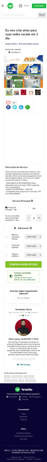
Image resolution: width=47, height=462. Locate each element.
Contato (30, 459)
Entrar (26, 6)
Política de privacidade (15, 459)
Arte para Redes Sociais (29, 44)
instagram (29, 377)
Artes (7, 377)
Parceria (23, 439)
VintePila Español (23, 433)
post (21, 381)
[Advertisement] (23, 138)
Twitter (24, 397)
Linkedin (24, 399)
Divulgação (17, 377)
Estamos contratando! (23, 436)
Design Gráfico (11, 44)
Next (39, 71)
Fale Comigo (25, 365)
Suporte (23, 420)
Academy (24, 417)
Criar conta (39, 6)
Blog (23, 414)
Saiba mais (31, 280)
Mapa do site (16, 457)
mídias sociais (10, 381)
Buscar (42, 15)
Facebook (13, 397)
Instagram (36, 397)
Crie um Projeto (23, 298)
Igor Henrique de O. (17, 313)
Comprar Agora (23, 264)
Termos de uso (29, 457)
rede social (30, 381)
